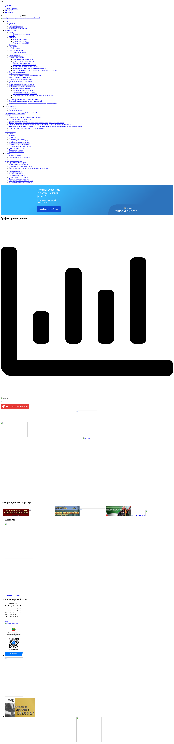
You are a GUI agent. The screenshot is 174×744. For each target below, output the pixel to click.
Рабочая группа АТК (20, 39)
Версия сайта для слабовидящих (16, 406)
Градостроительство (16, 50)
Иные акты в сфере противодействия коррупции (25, 117)
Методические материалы (18, 121)
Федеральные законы (16, 150)
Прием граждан (10, 170)
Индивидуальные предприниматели (25, 66)
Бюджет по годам (15, 155)
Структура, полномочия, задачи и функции (24, 99)
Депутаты (12, 108)
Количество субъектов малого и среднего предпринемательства (35, 70)
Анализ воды (13, 25)
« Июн (7, 621)
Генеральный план (19, 52)
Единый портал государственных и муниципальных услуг (29, 168)
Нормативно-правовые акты (18, 164)
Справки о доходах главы (21, 34)
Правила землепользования (22, 54)
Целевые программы (16, 56)
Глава (11, 32)
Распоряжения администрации (19, 143)
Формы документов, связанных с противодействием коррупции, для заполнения (36, 123)
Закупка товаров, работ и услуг (23, 63)
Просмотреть (9, 595)
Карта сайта (9, 12)
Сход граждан (13, 47)
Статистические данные (17, 72)
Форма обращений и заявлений (19, 179)
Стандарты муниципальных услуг (20, 166)
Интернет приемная (16, 173)
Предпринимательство (16, 57)
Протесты (12, 137)
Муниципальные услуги (13, 161)
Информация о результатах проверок (21, 85)
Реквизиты (12, 45)
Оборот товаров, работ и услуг (23, 61)
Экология (12, 23)
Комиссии (12, 37)
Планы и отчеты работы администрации (27, 76)
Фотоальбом (9, 7)
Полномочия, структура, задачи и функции (23, 112)
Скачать (17, 595)
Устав (11, 134)
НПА (10, 115)
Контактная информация (21, 88)
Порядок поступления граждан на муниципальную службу (33, 95)
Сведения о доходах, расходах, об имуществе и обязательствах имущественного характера (40, 124)
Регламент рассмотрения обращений (21, 182)
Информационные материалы (23, 59)
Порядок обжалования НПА (18, 141)
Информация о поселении (18, 28)
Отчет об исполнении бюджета (19, 157)
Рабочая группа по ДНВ (21, 43)
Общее (7, 21)
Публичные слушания (16, 148)
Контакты (8, 10)
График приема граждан (17, 175)
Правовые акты (10, 132)
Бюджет (7, 153)
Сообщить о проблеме (48, 209)
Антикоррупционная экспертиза (20, 119)
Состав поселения (15, 48)
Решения (12, 135)
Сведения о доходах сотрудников (20, 81)
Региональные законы (16, 152)
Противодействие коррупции (15, 114)
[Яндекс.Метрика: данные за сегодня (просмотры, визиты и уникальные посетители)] (11, 623)
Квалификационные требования (24, 90)
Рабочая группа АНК (20, 41)
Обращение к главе (15, 172)
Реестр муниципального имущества (21, 83)
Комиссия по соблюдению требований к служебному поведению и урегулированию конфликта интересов (45, 126)
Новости (8, 5)
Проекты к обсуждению (17, 139)
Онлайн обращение (11, 9)
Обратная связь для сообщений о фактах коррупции (27, 128)
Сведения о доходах (16, 110)
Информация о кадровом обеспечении (22, 86)
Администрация (10, 30)
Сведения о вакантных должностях (25, 94)
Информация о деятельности (19, 74)
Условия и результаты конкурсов (24, 92)
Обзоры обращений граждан (18, 177)
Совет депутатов (10, 106)
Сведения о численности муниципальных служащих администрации (32, 103)
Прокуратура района (16, 27)
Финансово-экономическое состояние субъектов (29, 68)
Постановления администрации (20, 146)
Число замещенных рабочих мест (24, 65)
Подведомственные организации (20, 79)
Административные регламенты (20, 144)
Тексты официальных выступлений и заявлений (25, 101)
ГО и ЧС (12, 36)
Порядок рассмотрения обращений (21, 181)
